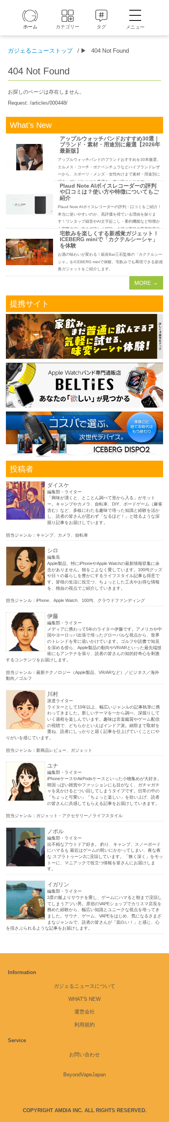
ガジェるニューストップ (40, 50)
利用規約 (84, 1025)
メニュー (135, 27)
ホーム (30, 27)
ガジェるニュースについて (84, 986)
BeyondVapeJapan (84, 1075)
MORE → (146, 283)
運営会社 (84, 1012)
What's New (84, 999)
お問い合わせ (84, 1054)
